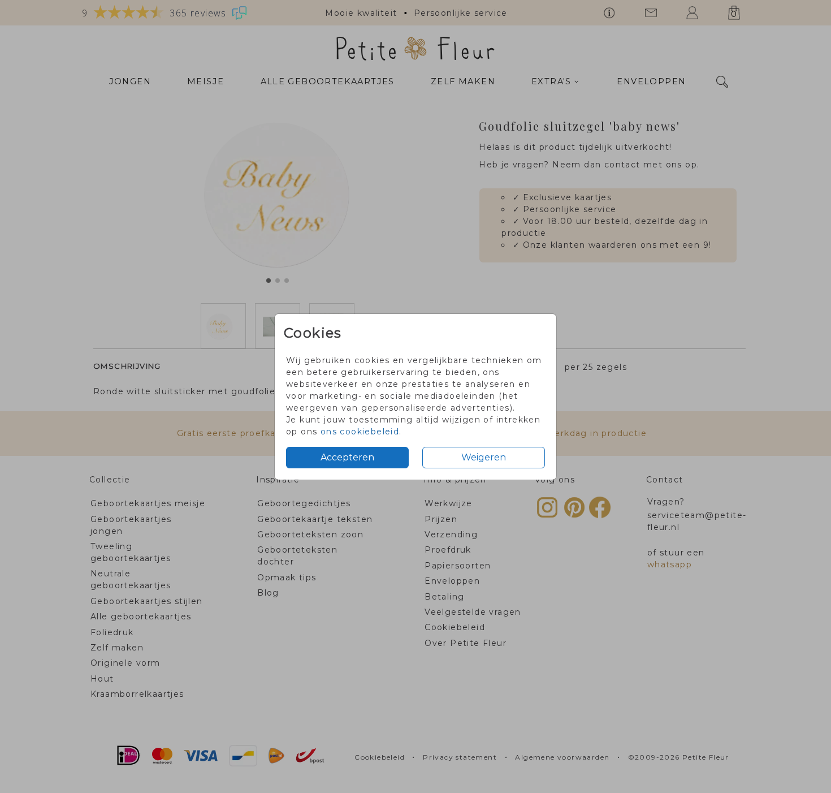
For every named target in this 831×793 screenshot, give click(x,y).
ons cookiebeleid (360, 431)
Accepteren (347, 457)
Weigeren (483, 457)
